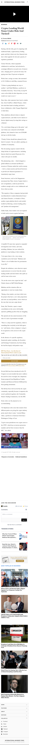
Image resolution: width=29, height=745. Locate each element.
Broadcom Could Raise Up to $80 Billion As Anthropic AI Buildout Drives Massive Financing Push (14, 646)
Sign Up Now (20, 560)
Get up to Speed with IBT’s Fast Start (19, 557)
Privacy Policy (21, 365)
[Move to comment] (20, 43)
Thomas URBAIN (7, 38)
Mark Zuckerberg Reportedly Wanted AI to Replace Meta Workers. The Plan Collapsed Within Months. (12, 696)
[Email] (17, 43)
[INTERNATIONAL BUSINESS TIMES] (14, 2)
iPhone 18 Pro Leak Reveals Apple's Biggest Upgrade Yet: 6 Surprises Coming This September (13, 590)
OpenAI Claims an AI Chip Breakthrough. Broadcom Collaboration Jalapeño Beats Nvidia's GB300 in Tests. (14, 616)
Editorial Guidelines (21, 457)
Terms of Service (12, 365)
